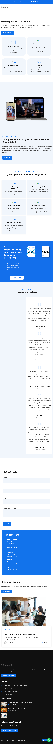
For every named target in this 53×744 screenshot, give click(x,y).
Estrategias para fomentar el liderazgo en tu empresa (21, 714)
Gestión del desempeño (13, 46)
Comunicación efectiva (39, 43)
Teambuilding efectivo (39, 187)
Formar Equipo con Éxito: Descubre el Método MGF (20, 634)
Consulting (7, 629)
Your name (6, 477)
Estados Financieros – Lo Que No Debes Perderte (20, 702)
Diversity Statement (9, 675)
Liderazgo (39, 65)
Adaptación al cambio (14, 65)
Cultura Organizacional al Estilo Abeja (17, 708)
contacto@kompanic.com (22, 1)
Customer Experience (39, 206)
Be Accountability (14, 206)
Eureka (23, 740)
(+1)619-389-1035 (8, 688)
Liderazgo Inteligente (14, 223)
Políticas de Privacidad (9, 730)
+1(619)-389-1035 (34, 1)
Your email (6, 487)
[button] (49, 740)
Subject (5, 498)
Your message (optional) (9, 508)
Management (7, 632)
